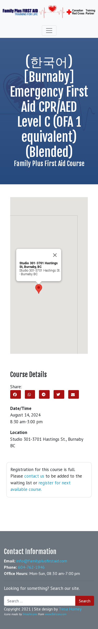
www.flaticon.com (55, 614)
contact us (34, 476)
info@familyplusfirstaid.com (41, 560)
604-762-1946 (31, 567)
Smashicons (29, 614)
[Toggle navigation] (49, 30)
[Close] (55, 255)
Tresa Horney (70, 609)
